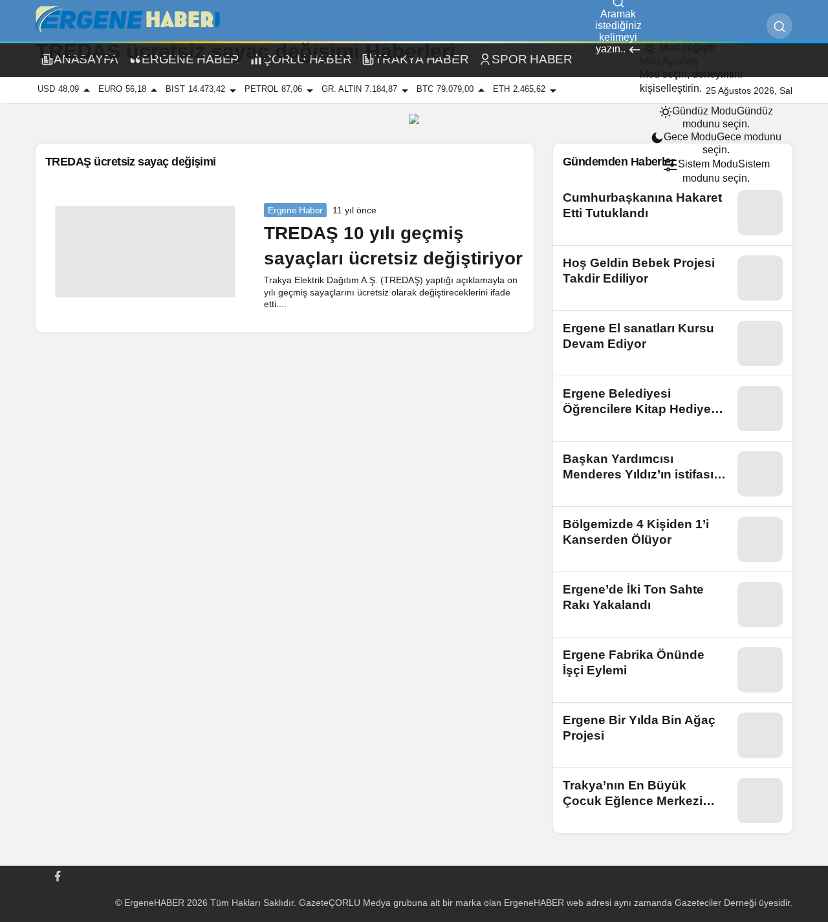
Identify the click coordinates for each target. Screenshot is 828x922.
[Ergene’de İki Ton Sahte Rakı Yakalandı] (672, 604)
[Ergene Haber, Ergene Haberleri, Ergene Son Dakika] (133, 19)
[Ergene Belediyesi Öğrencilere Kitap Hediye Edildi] (672, 408)
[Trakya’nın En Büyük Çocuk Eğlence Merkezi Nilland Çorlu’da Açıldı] (672, 800)
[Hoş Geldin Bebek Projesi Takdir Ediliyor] (672, 278)
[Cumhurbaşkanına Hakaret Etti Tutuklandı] (672, 212)
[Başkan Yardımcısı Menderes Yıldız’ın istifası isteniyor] (672, 474)
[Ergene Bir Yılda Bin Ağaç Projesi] (672, 735)
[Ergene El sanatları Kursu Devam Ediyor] (672, 343)
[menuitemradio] (716, 118)
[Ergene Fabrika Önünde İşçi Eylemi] (672, 670)
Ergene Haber (295, 210)
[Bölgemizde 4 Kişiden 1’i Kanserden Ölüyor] (672, 539)
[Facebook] (57, 875)
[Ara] (779, 26)
